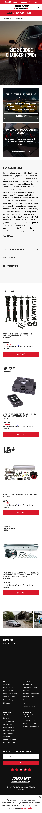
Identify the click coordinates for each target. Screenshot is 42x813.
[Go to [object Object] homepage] (21, 780)
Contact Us (27, 700)
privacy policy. (27, 808)
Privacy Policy (8, 727)
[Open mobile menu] (4, 7)
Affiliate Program (9, 739)
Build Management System (21, 151)
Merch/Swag (8, 700)
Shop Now (33, 2)
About (5, 715)
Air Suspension (8, 687)
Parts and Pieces (9, 697)
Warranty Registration (31, 694)
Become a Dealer (29, 720)
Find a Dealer (27, 717)
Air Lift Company (9, 742)
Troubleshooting (29, 706)
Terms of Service (9, 721)
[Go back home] (21, 7)
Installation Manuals (30, 687)
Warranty (26, 690)
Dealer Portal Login (30, 723)
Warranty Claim (28, 697)
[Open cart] (37, 7)
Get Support (27, 684)
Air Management (9, 690)
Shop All (6, 684)
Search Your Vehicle (10, 694)
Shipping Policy (9, 731)
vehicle (5, 18)
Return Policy (8, 724)
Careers (6, 718)
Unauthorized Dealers (31, 726)
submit (21, 763)
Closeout (6, 703)
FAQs (24, 703)
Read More (8, 236)
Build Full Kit (21, 116)
